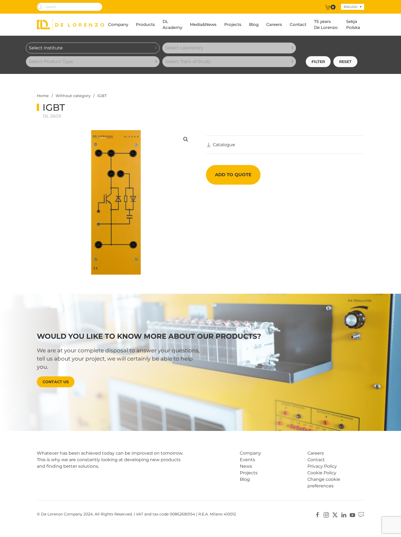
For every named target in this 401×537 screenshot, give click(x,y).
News (246, 466)
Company (118, 24)
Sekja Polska (353, 24)
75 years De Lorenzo (326, 24)
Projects (232, 24)
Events (247, 459)
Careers (274, 24)
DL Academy (172, 24)
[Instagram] (326, 514)
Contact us (56, 381)
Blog (254, 24)
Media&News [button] (203, 24)
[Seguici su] (361, 514)
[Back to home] (70, 24)
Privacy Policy (322, 466)
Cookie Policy (321, 472)
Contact (298, 24)
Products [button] (145, 24)
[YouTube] (352, 514)
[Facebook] (318, 514)
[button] (186, 139)
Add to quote (233, 174)
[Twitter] (335, 514)
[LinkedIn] (344, 514)
